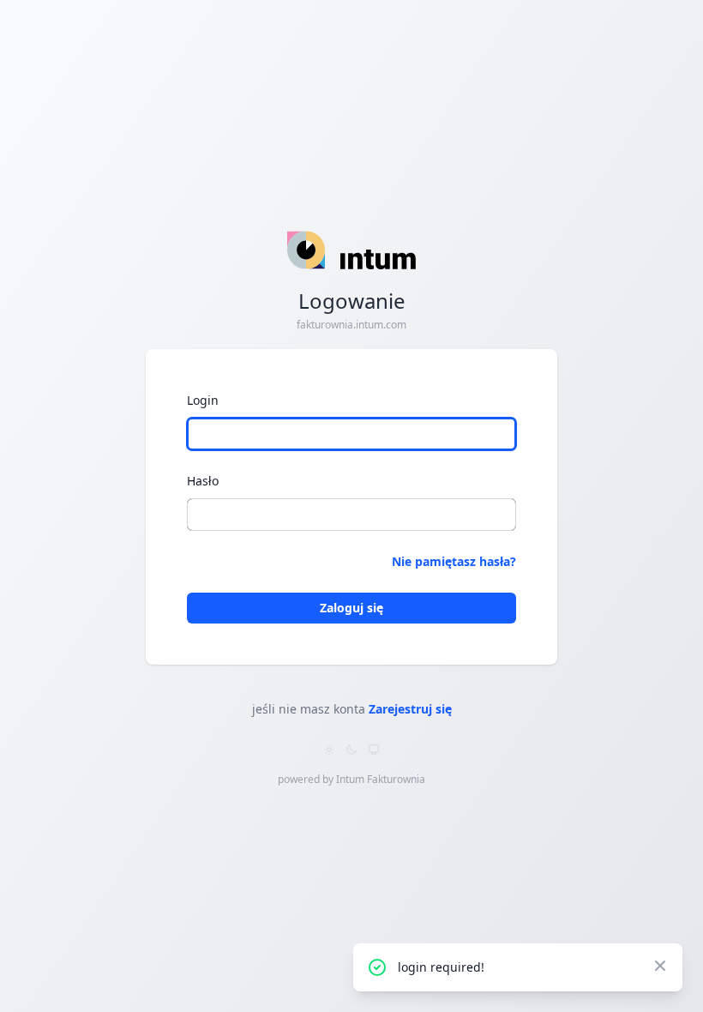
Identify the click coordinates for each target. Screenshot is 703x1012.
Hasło (203, 481)
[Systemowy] (373, 749)
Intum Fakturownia (380, 779)
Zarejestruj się (410, 709)
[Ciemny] (351, 749)
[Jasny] (329, 749)
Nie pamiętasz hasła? (454, 561)
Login (203, 400)
